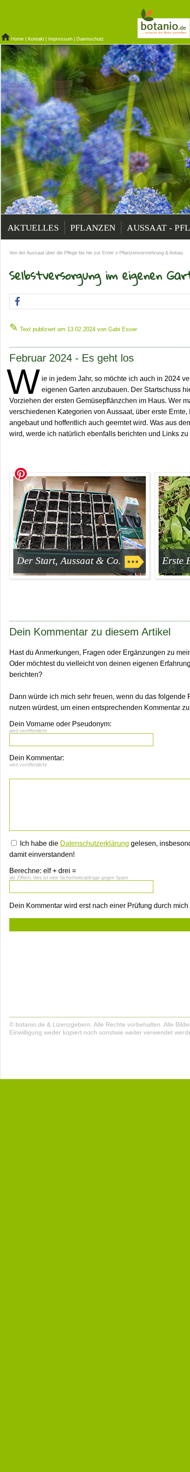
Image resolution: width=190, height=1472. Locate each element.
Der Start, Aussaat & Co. (69, 560)
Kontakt (36, 38)
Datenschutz (90, 38)
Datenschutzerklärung (94, 843)
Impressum (60, 38)
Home (17, 38)
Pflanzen (92, 227)
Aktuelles (33, 227)
